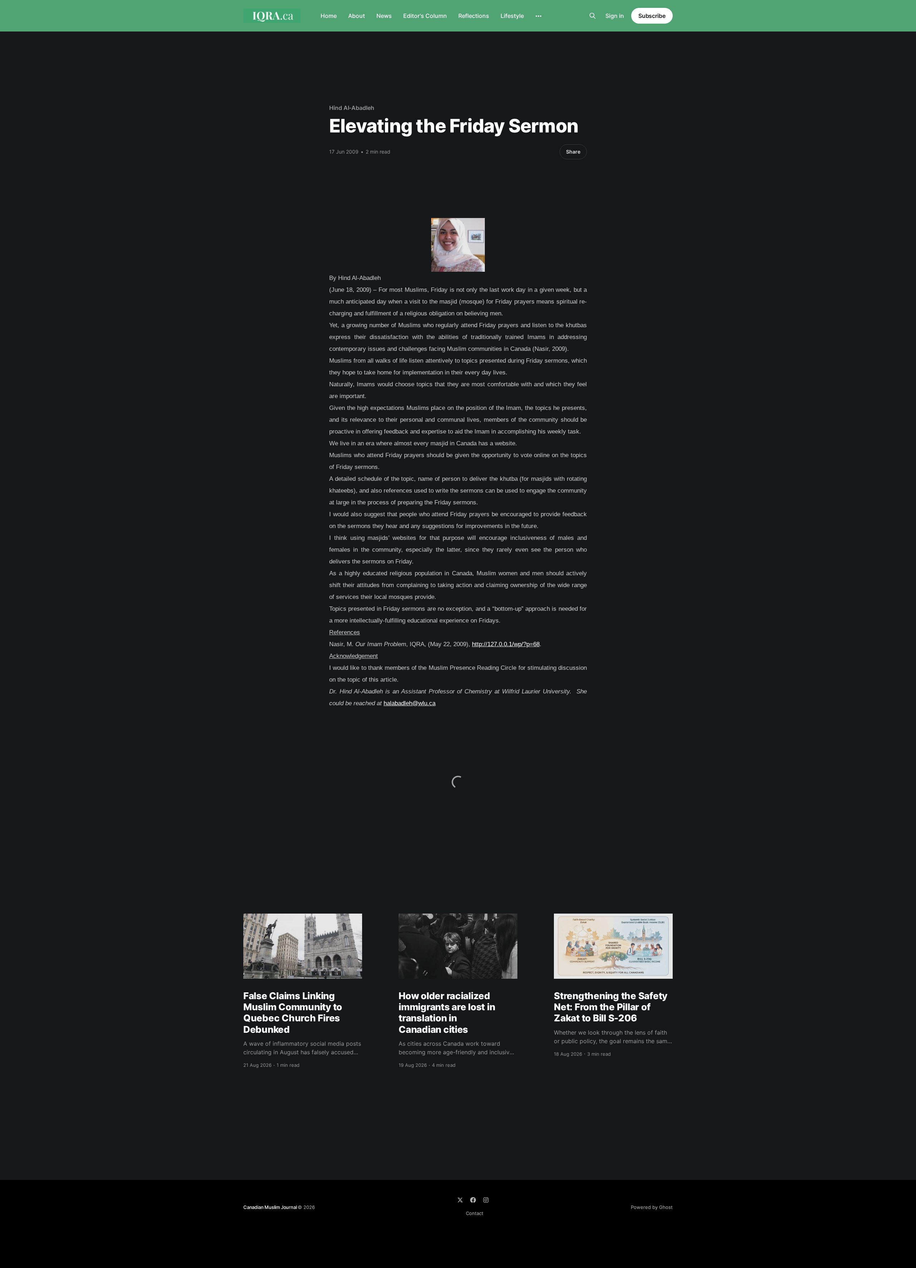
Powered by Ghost (652, 1207)
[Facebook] (473, 1200)
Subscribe (652, 15)
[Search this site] (592, 15)
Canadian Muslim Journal (270, 1207)
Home (329, 15)
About (356, 15)
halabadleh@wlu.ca (409, 703)
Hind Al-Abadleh (351, 107)
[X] (460, 1200)
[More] (538, 16)
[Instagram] (486, 1200)
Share (573, 152)
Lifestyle (512, 15)
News (384, 15)
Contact (474, 1213)
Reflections (473, 15)
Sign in (614, 15)
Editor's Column (425, 15)
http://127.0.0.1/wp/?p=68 (506, 644)
